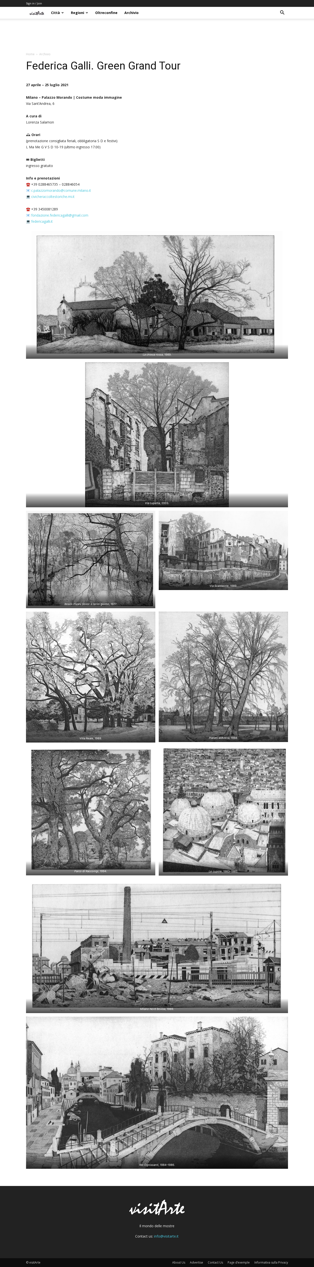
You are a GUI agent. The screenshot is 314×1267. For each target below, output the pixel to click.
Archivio (131, 12)
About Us (178, 1262)
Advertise (196, 1262)
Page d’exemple (239, 1262)
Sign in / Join (34, 3)
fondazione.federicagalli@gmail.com (59, 215)
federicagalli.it (42, 221)
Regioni (77, 12)
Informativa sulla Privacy (271, 1262)
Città (55, 12)
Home (30, 54)
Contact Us (215, 1262)
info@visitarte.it (166, 1236)
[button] (282, 13)
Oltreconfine (106, 12)
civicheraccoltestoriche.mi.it (53, 196)
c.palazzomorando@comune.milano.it (61, 190)
